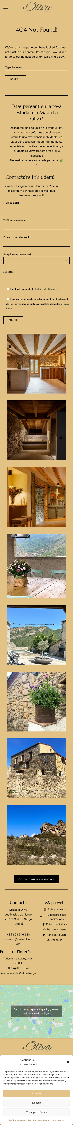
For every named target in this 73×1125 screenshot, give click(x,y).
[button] (68, 1062)
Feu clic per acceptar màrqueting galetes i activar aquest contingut (36, 1011)
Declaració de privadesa (40, 1120)
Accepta (36, 1093)
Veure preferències (36, 1112)
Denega (36, 1102)
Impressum (58, 1120)
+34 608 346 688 (18, 934)
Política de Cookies (46, 289)
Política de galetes (17, 1120)
